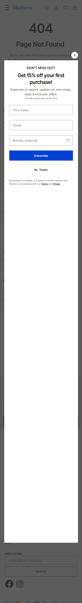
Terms (44, 184)
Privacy (56, 184)
